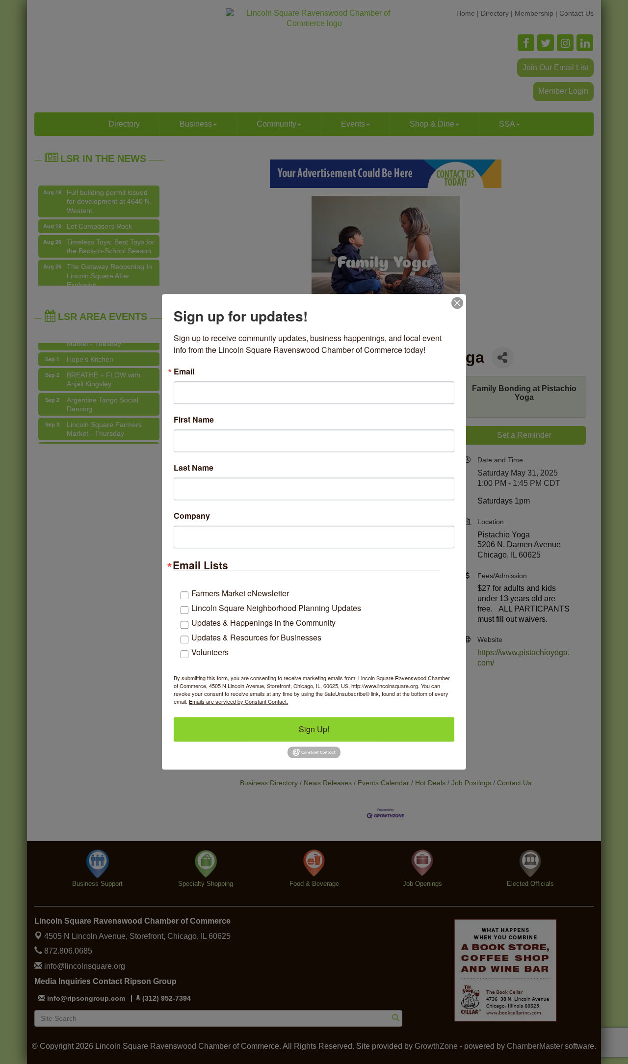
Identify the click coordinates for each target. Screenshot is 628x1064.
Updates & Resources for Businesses (256, 637)
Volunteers (210, 652)
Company (192, 516)
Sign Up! (314, 729)
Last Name (193, 468)
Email (184, 371)
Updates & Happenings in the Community (263, 622)
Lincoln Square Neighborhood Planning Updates (276, 607)
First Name (194, 420)
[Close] (457, 303)
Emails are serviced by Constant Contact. (238, 701)
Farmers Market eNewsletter (240, 593)
